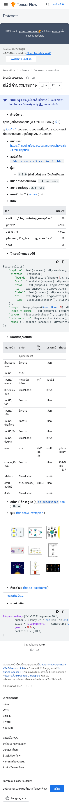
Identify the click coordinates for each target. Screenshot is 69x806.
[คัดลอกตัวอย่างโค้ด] (63, 262)
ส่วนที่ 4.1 (11, 129)
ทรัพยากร (24, 70)
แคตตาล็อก (53, 70)
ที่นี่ (57, 122)
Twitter (7, 721)
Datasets (11, 16)
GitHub (7, 715)
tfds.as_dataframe (35, 588)
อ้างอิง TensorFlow (13, 767)
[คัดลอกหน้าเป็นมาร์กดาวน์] (53, 85)
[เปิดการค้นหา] (48, 4)
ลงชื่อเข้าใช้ (59, 4)
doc (51, 502)
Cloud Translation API (38, 53)
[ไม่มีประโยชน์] (33, 78)
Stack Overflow (12, 755)
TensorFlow (9, 70)
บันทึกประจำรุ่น (10, 749)
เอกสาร (56, 31)
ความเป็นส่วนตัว (24, 780)
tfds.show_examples (29, 513)
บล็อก (6, 704)
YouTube (8, 727)
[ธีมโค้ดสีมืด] (57, 262)
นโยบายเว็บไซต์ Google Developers (22, 675)
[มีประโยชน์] (27, 78)
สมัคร (57, 788)
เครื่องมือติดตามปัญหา (14, 743)
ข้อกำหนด (8, 780)
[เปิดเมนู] (6, 4)
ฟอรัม (6, 710)
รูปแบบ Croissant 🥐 (30, 31)
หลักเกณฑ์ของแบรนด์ (14, 761)
